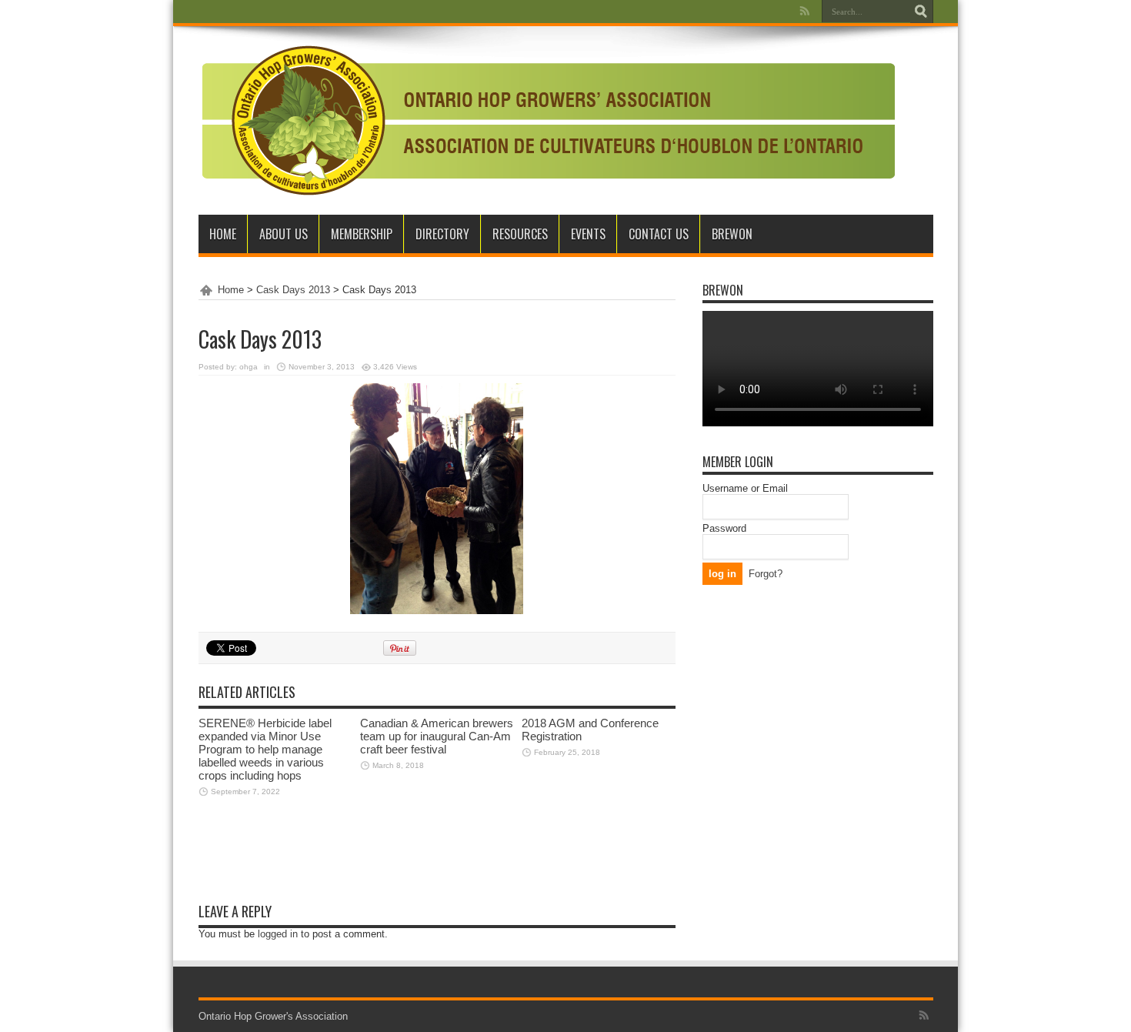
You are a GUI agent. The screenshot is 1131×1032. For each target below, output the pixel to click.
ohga (248, 366)
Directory (442, 234)
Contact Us (659, 234)
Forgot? (765, 573)
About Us (283, 234)
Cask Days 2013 (293, 290)
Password (724, 528)
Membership (361, 234)
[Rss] (804, 10)
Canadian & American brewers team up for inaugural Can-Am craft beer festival (436, 736)
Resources (520, 234)
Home (222, 234)
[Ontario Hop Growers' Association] (547, 120)
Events (588, 234)
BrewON (732, 234)
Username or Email (745, 488)
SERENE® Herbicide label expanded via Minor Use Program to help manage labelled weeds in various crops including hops (265, 749)
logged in (278, 934)
